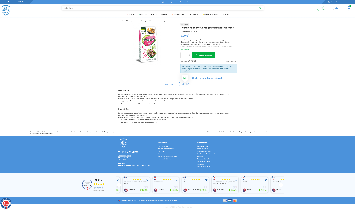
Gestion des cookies (203, 167)
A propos (200, 156)
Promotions (179, 15)
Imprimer (232, 61)
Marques (194, 15)
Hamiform (184, 24)
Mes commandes (163, 146)
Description (169, 84)
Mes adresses (162, 154)
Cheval (164, 15)
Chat (142, 15)
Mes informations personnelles (167, 156)
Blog (227, 15)
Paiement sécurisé (203, 159)
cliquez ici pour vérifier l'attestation (165, 201)
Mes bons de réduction (165, 159)
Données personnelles (204, 151)
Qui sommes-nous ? (203, 161)
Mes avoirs (161, 151)
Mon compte (162, 143)
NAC (152, 15)
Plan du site (200, 164)
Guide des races (211, 15)
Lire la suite (184, 49)
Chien (131, 15)
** (225, 66)
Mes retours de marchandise (166, 148)
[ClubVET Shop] (138, 145)
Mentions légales (202, 148)
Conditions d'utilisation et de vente (208, 154)
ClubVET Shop (173, 207)
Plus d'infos (186, 84)
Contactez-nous (202, 146)
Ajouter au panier (205, 55)
